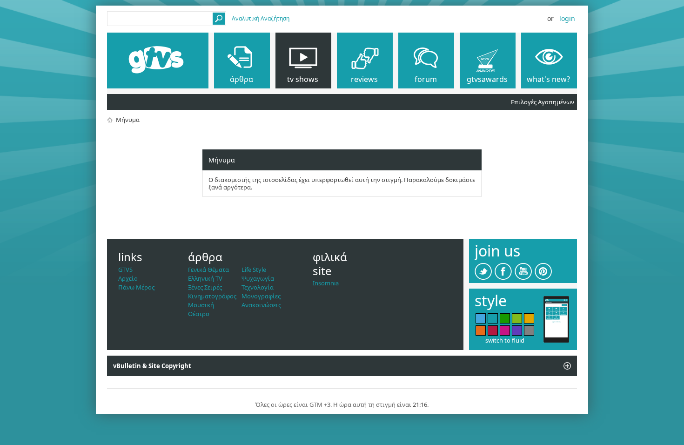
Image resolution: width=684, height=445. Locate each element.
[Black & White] (529, 330)
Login (567, 18)
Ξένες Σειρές (205, 287)
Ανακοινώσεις (261, 305)
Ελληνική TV (205, 278)
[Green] (505, 318)
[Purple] (517, 330)
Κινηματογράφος (212, 296)
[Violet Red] (505, 330)
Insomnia (326, 283)
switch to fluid (504, 340)
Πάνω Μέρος (136, 287)
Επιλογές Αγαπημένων (542, 102)
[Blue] (481, 318)
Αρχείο (128, 278)
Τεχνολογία (257, 287)
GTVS (125, 269)
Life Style (253, 269)
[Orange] (481, 330)
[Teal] (493, 318)
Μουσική (201, 305)
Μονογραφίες (261, 296)
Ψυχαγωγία (257, 278)
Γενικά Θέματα (208, 269)
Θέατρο (198, 314)
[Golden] (529, 318)
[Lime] (517, 318)
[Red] (493, 330)
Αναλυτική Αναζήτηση (260, 18)
